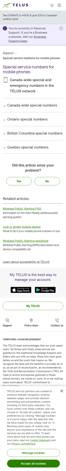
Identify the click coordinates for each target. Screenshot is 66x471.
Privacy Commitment (23, 443)
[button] (59, 5)
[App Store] (21, 289)
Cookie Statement (40, 440)
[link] (27, 39)
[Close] (62, 391)
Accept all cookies (33, 463)
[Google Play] (45, 289)
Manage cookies (33, 453)
